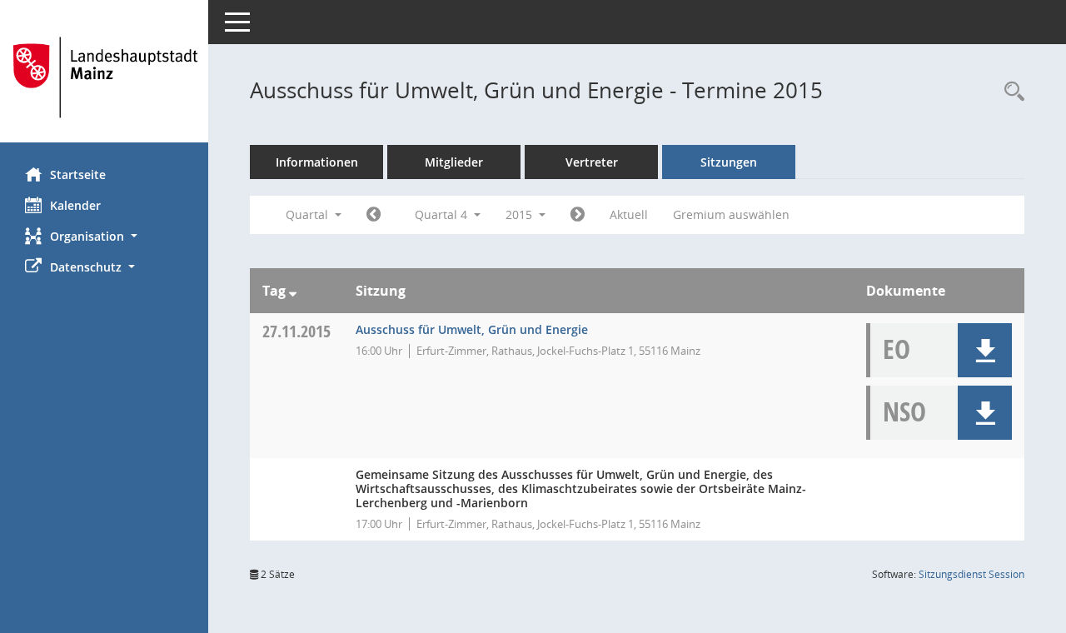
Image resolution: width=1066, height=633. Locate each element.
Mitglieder (454, 162)
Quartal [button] (308, 214)
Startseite (78, 174)
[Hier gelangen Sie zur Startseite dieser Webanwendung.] (104, 77)
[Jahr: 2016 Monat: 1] (577, 215)
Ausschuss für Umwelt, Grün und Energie (472, 329)
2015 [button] (520, 214)
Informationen (317, 162)
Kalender (75, 205)
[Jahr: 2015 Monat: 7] (373, 215)
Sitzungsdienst (971, 574)
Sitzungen (728, 162)
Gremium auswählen (731, 214)
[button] (104, 236)
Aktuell (629, 214)
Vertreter (591, 162)
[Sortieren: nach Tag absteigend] (292, 291)
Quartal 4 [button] (443, 214)
